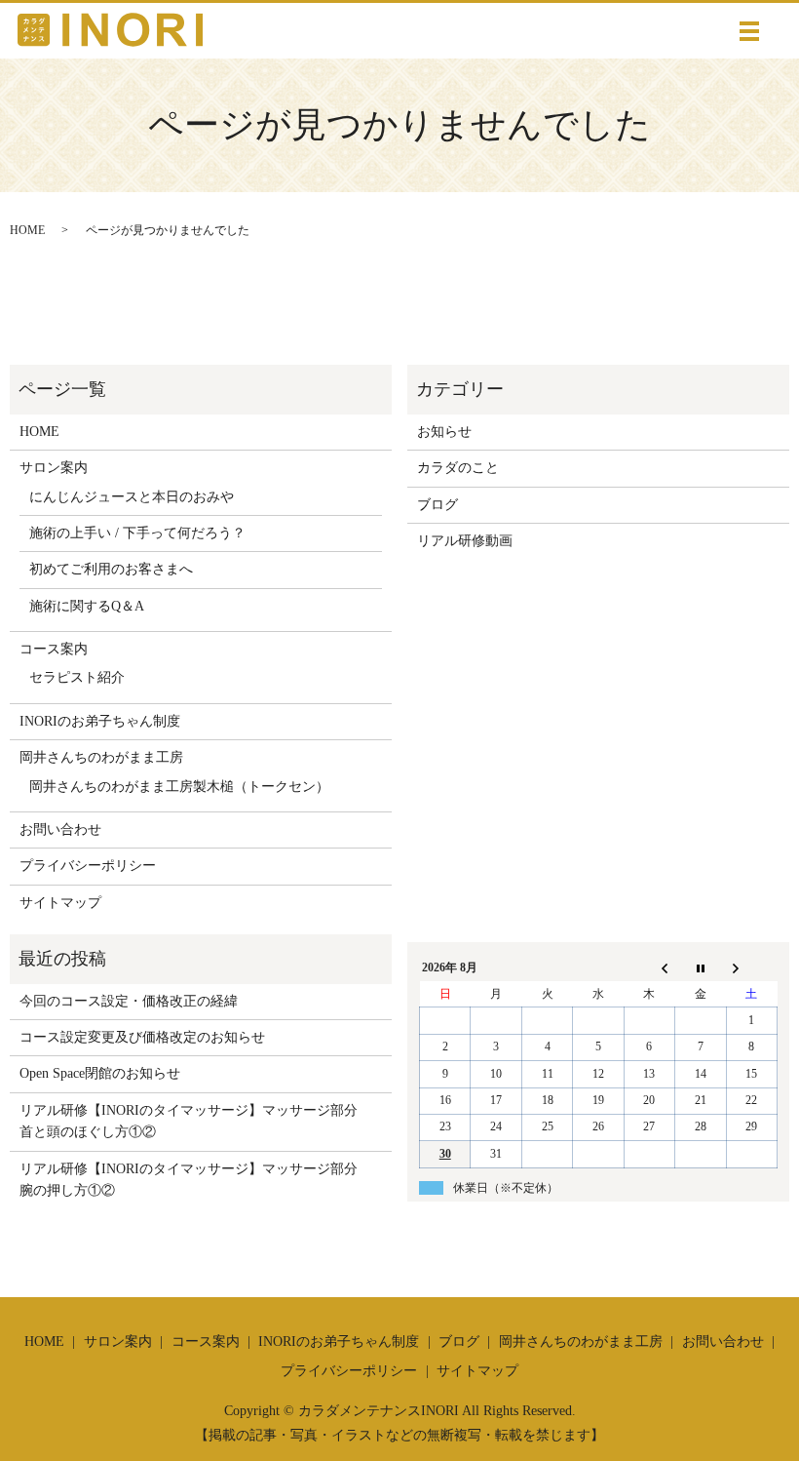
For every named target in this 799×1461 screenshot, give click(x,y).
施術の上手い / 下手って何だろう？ (137, 533)
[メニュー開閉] (749, 31)
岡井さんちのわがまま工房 (101, 757)
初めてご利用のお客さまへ (111, 569)
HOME (27, 230)
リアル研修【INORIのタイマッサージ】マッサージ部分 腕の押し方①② (195, 1180)
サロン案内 (53, 467)
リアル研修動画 (465, 540)
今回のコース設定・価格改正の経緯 (128, 1001)
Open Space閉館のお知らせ (99, 1073)
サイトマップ (60, 902)
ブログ (437, 504)
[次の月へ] (751, 968)
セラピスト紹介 (77, 677)
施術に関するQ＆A (86, 606)
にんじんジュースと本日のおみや (131, 497)
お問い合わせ (60, 829)
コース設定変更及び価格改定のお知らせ (142, 1037)
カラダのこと (458, 467)
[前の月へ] (649, 968)
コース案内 (53, 649)
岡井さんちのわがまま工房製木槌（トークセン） (179, 786)
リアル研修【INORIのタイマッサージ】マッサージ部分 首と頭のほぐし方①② (195, 1121)
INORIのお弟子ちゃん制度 (99, 721)
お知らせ (444, 431)
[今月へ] (700, 968)
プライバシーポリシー (87, 865)
